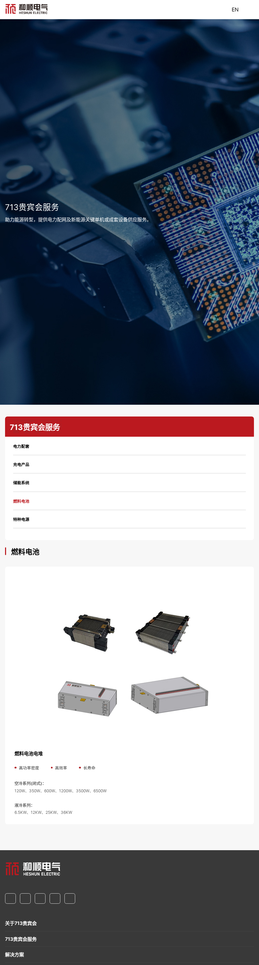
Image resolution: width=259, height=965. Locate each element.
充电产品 (21, 464)
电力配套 (21, 446)
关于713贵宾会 (21, 923)
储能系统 (21, 482)
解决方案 (14, 954)
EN (235, 9)
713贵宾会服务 (21, 939)
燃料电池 (21, 501)
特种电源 (21, 519)
